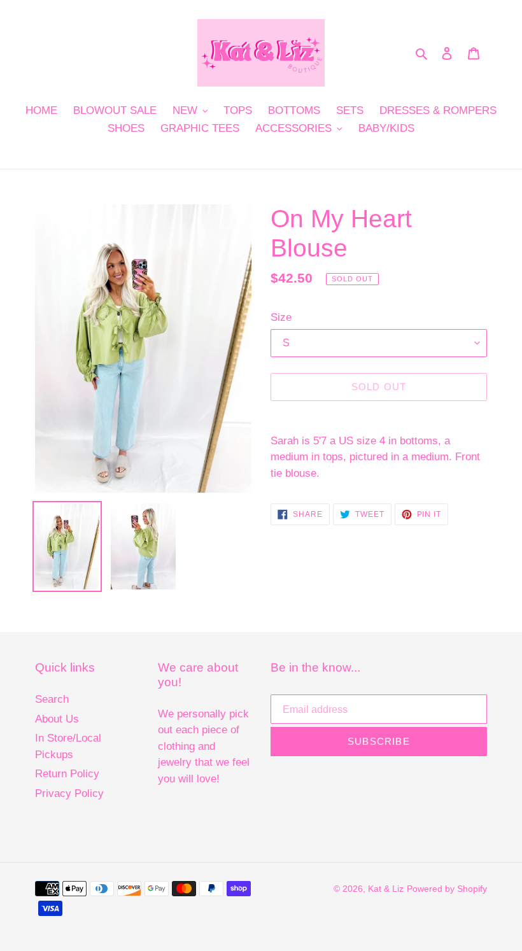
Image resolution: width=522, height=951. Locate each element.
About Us (57, 719)
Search (52, 699)
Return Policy (67, 774)
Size (281, 317)
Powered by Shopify (447, 889)
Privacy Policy (69, 793)
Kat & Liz (386, 889)
